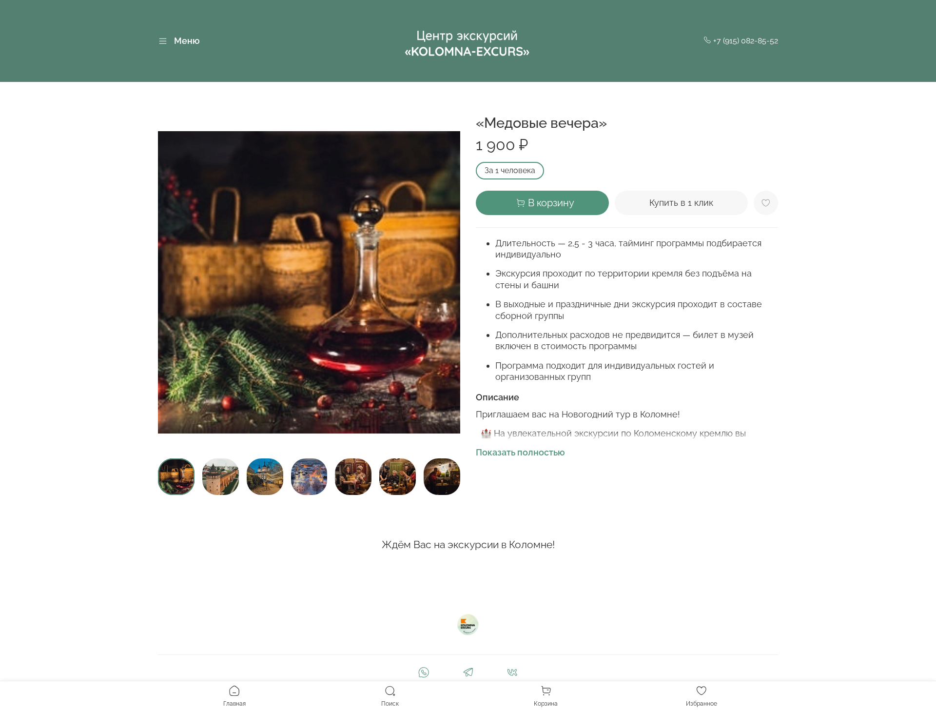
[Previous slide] (173, 282)
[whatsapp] (423, 674)
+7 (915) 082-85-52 (744, 40)
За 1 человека (510, 170)
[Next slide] (444, 282)
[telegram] (468, 674)
